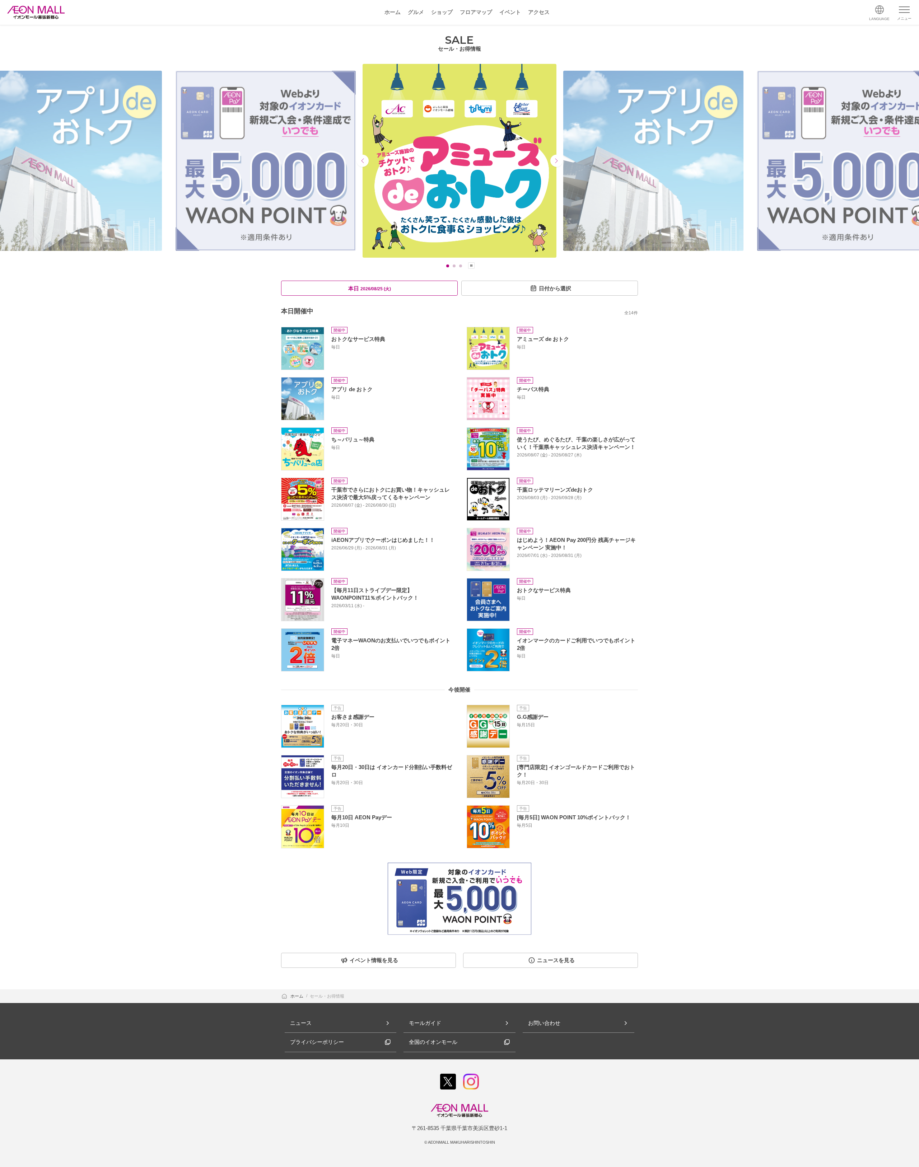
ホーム (297, 996)
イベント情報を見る (374, 960)
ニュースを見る (556, 960)
